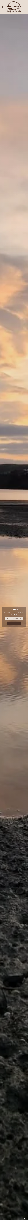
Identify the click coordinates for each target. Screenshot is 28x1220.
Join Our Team (14, 625)
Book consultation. (14, 621)
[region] (14, 617)
